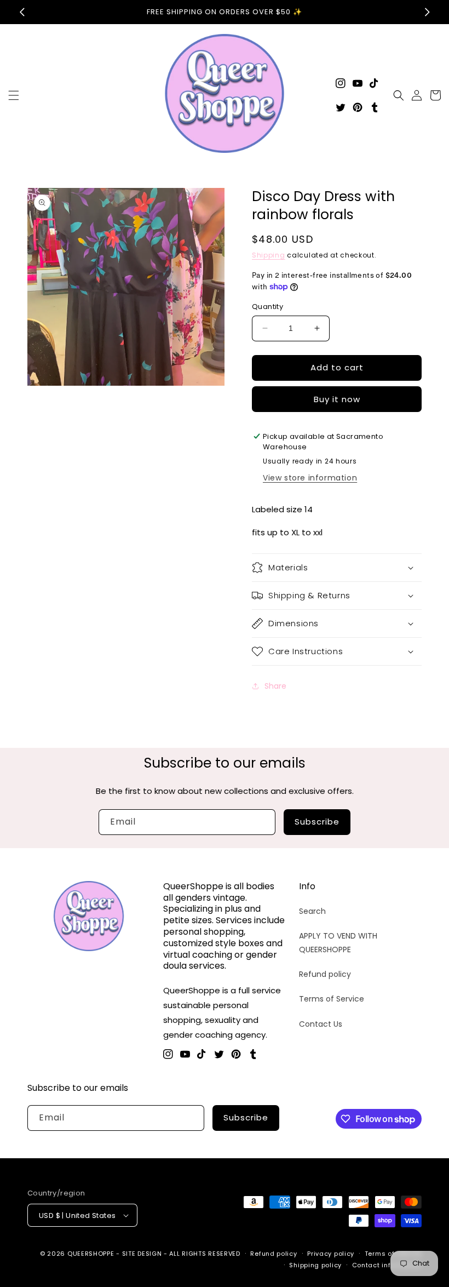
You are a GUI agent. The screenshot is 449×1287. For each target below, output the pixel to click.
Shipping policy (315, 1265)
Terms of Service (331, 998)
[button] (14, 95)
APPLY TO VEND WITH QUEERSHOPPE (338, 942)
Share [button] (275, 685)
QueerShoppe (90, 1253)
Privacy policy (330, 1253)
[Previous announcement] (22, 12)
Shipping (268, 255)
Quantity (267, 306)
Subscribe (317, 821)
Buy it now (337, 399)
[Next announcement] (427, 12)
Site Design (142, 1253)
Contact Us (320, 1024)
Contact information (387, 1265)
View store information (310, 477)
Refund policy (325, 974)
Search (312, 911)
